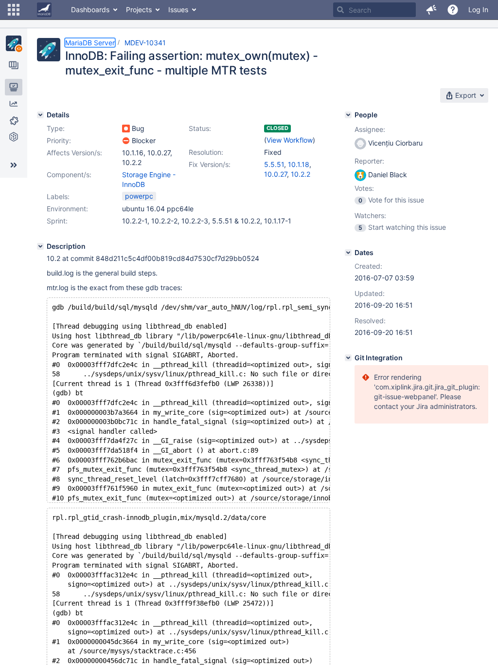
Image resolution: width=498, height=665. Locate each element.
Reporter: (369, 161)
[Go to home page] (44, 9)
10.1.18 (298, 164)
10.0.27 (275, 174)
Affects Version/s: (74, 152)
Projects (139, 9)
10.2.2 (300, 174)
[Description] (40, 246)
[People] (348, 114)
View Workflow (290, 140)
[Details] (40, 114)
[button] (13, 9)
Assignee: (370, 129)
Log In (478, 9)
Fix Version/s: (210, 164)
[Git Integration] (348, 357)
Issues (178, 9)
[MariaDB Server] (13, 43)
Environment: (67, 208)
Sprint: (57, 221)
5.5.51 (274, 164)
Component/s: (69, 174)
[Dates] (348, 252)
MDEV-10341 (145, 42)
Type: (56, 128)
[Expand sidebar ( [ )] (13, 165)
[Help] (452, 9)
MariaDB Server (90, 42)
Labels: (58, 196)
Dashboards (90, 9)
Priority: (59, 140)
